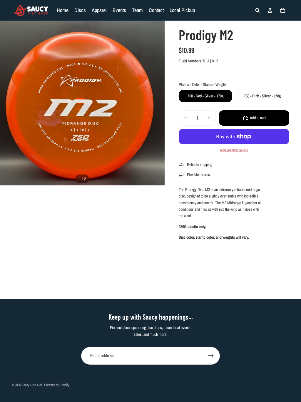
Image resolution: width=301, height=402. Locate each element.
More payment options (234, 150)
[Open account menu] (269, 10)
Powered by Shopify (56, 385)
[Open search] (257, 10)
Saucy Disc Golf (31, 385)
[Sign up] (211, 356)
